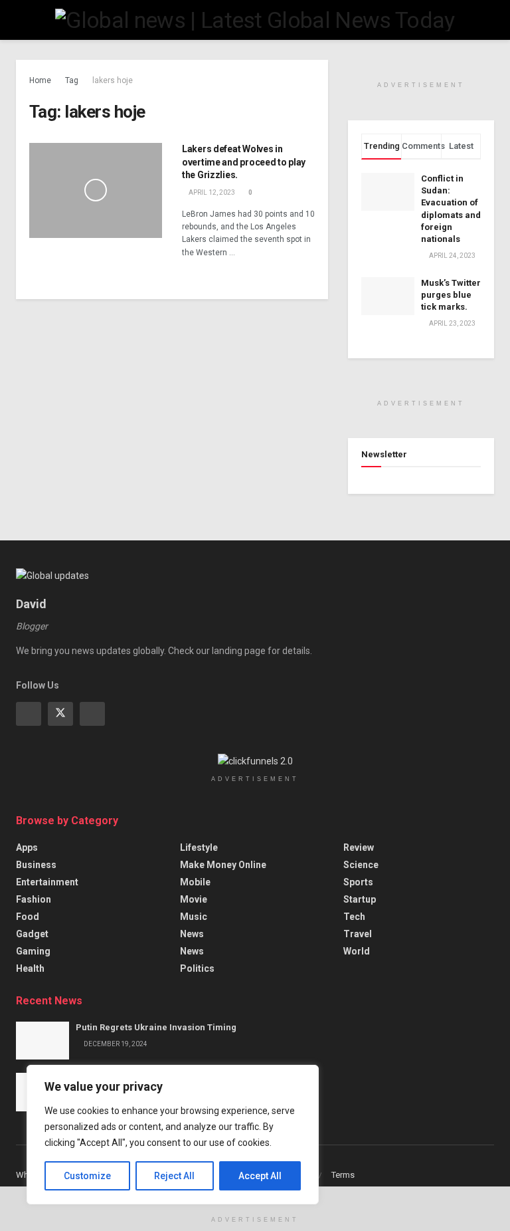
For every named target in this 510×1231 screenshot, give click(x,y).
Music (193, 916)
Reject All (174, 1176)
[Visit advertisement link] (421, 67)
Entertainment (47, 882)
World (356, 951)
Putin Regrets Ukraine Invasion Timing (156, 1027)
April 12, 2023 (211, 192)
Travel (357, 934)
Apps (27, 847)
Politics (197, 968)
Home (40, 80)
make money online (223, 864)
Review (358, 847)
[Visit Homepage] (254, 20)
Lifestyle (199, 847)
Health (30, 968)
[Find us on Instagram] (92, 714)
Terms (343, 1175)
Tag (71, 80)
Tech (354, 916)
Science (361, 864)
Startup (359, 899)
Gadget (32, 934)
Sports (358, 882)
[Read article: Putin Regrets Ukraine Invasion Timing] (42, 1041)
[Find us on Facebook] (28, 714)
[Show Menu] (21, 20)
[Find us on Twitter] (60, 714)
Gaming (33, 951)
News (192, 934)
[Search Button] (488, 20)
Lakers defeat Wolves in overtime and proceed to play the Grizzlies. (243, 162)
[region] (173, 1134)
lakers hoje (112, 80)
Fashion (33, 899)
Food (27, 916)
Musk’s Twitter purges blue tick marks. (451, 295)
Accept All (260, 1176)
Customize (87, 1176)
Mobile (195, 882)
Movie (193, 899)
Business (36, 864)
